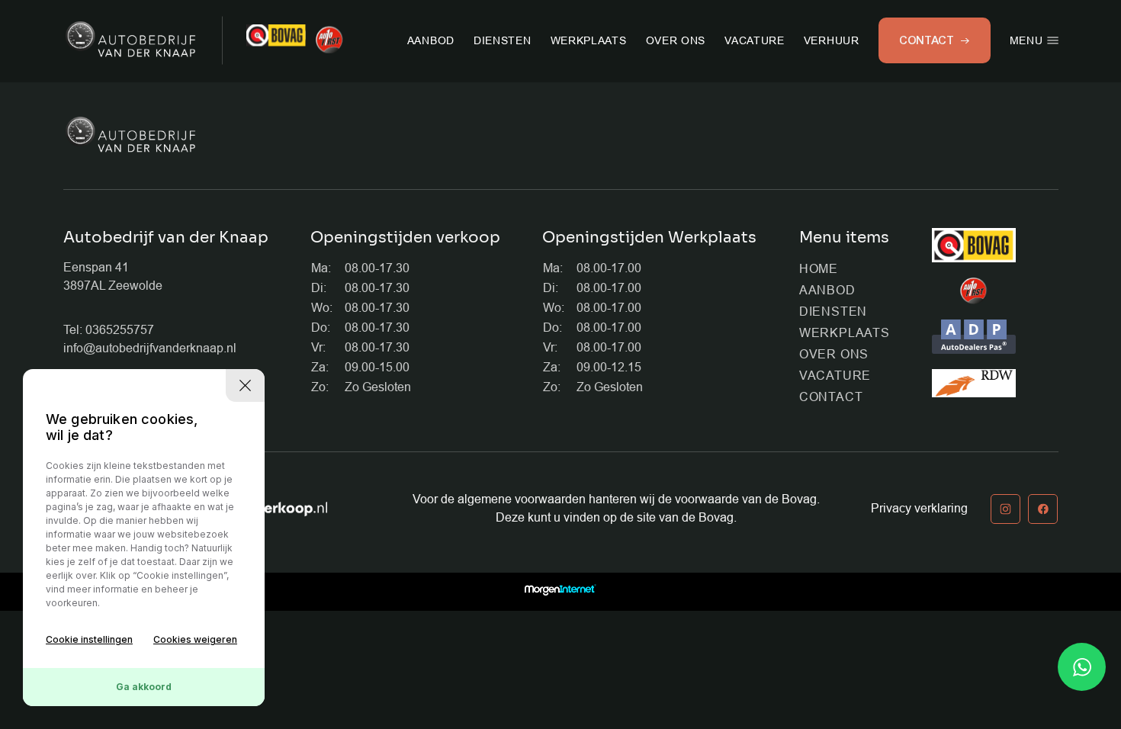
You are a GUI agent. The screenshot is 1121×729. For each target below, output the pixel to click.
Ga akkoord (144, 686)
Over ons (676, 40)
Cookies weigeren (195, 639)
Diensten (503, 40)
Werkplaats (589, 40)
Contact (831, 396)
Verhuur (831, 40)
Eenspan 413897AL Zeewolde (112, 276)
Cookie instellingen (89, 639)
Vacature (754, 40)
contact (927, 40)
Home (818, 268)
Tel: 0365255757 (108, 329)
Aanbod (431, 40)
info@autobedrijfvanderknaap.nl (149, 348)
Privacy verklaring (919, 508)
